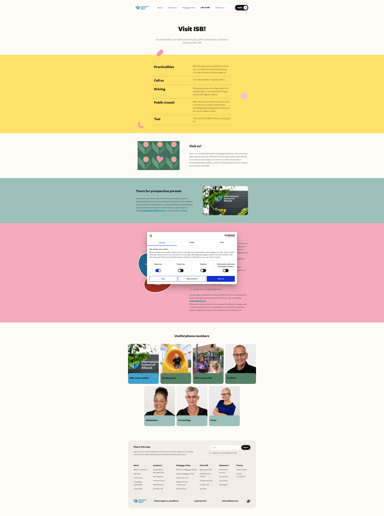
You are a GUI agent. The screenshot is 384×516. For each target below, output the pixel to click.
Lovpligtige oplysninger (138, 483)
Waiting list (223, 485)
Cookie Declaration (240, 475)
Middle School (158, 485)
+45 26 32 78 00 (200, 501)
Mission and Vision (141, 470)
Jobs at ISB (138, 489)
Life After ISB (158, 489)
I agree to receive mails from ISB (224, 453)
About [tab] (222, 242)
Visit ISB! (203, 489)
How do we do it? (182, 478)
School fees (223, 481)
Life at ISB (205, 7)
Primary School (159, 481)
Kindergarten (158, 476)
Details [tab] (192, 242)
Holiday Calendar (206, 481)
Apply (239, 7)
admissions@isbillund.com (154, 211)
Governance (138, 478)
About (159, 8)
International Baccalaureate (158, 471)
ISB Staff (137, 474)
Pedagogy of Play (188, 8)
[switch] (181, 270)
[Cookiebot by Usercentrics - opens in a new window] (226, 235)
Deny (163, 279)
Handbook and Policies (205, 475)
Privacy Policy (241, 470)
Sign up (245, 447)
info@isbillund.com (230, 501)
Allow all (221, 279)
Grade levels (223, 476)
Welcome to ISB (206, 470)
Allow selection (192, 279)
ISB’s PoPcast (181, 489)
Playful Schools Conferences (182, 483)
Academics (172, 8)
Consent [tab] (162, 242)
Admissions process (223, 471)
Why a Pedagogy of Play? (185, 474)
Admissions (220, 8)
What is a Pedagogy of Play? (186, 470)
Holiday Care (204, 485)
